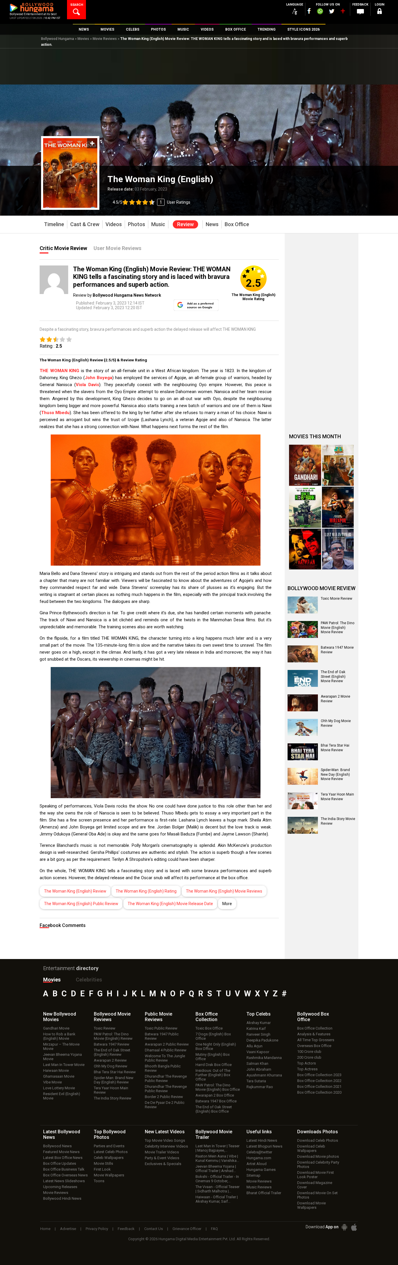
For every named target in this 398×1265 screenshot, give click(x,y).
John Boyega (98, 377)
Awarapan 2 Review (110, 1060)
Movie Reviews (105, 39)
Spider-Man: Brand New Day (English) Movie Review (335, 774)
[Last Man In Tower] (338, 549)
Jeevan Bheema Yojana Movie (62, 1056)
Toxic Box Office (209, 1028)
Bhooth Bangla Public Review (163, 1068)
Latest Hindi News (261, 1140)
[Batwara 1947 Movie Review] (303, 653)
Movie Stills (103, 1163)
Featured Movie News (61, 1152)
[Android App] (344, 1227)
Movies (83, 39)
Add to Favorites (92, 143)
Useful (259, 1131)
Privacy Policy (97, 1229)
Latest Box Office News (62, 1157)
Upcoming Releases (60, 1187)
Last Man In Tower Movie (63, 1064)
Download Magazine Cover (314, 1184)
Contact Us (153, 1229)
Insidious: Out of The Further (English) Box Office (213, 1074)
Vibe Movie (52, 1082)
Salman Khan (257, 1063)
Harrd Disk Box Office (214, 1064)
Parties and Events (109, 1146)
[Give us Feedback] (360, 12)
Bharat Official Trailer (263, 1193)
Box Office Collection (314, 1028)
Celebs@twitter (259, 1152)
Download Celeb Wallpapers (311, 1148)
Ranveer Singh (258, 1034)
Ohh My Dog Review (110, 1066)
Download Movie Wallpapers (311, 1205)
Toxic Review (104, 1028)
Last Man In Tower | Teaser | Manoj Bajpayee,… (217, 1148)
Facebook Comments (63, 925)
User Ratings (178, 202)
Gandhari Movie (56, 1028)
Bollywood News (57, 1146)
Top (258, 1014)
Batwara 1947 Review (111, 1044)
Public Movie (158, 1016)
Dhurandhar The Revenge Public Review (166, 1078)
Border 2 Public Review (164, 1097)
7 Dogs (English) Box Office (213, 1036)
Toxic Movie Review (336, 599)
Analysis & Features (313, 1034)
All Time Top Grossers (315, 1040)
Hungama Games (261, 1169)
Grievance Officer (186, 1229)
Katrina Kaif (256, 1028)
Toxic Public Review (161, 1028)
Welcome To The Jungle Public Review (165, 1058)
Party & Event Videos (162, 1158)
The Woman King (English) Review (75, 891)
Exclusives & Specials (163, 1164)
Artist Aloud (256, 1164)
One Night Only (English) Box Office (216, 1046)
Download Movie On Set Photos (317, 1195)
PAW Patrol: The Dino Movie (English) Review (113, 1036)
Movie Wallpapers (109, 1175)
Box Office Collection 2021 (319, 1086)
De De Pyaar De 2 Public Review (164, 1104)
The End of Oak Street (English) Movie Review (333, 676)
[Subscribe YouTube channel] (342, 12)
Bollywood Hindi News (62, 1198)
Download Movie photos (318, 1156)
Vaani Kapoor (257, 1052)
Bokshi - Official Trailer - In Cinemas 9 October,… (217, 1178)
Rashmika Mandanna (264, 1057)
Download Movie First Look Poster (315, 1174)
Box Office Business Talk (63, 1169)
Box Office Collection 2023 (319, 1075)
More (227, 903)
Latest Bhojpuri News (264, 1146)
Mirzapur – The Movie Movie (61, 1046)
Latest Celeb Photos (111, 1152)
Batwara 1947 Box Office (216, 1101)
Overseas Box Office (314, 1046)
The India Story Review (112, 1098)
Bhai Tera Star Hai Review (115, 1072)
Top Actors (306, 1063)
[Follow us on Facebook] (309, 11)
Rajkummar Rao (259, 1087)
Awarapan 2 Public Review (167, 1044)
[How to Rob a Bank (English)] (305, 507)
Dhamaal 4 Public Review (165, 1050)
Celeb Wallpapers (109, 1157)
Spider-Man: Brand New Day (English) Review (113, 1080)
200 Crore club (309, 1057)
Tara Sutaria (256, 1081)
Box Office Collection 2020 (319, 1092)
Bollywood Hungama (57, 39)
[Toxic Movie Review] (303, 605)
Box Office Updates (59, 1163)
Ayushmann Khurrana (264, 1075)
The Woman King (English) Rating (146, 891)
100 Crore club (309, 1051)
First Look (102, 1169)
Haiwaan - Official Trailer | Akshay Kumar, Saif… (217, 1199)
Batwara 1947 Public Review (162, 1036)
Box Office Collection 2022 (319, 1080)
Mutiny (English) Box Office (213, 1056)
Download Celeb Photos (317, 1140)
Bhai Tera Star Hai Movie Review (335, 747)
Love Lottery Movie (59, 1088)
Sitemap (253, 1175)
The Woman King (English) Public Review (81, 903)
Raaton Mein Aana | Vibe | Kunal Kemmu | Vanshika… (217, 1158)
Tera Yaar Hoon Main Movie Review (337, 796)
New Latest (165, 1131)
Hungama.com (258, 1158)
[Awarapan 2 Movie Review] (303, 702)
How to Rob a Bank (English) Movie (59, 1036)
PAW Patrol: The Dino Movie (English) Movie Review (337, 627)
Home (45, 1229)
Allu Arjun (254, 1046)
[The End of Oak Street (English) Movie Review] (303, 678)
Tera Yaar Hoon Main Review (111, 1090)
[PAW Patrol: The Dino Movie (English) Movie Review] (303, 629)
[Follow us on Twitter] (331, 11)
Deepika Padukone (262, 1040)
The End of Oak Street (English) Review (112, 1052)
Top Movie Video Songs (165, 1140)
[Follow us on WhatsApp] (320, 12)
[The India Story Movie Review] (303, 825)
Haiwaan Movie (56, 1070)
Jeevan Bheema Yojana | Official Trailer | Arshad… (216, 1168)
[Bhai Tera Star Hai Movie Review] (303, 751)
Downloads (317, 1131)
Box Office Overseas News (65, 1175)
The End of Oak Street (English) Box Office (214, 1109)
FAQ (214, 1229)
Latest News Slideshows (64, 1181)
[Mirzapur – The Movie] (338, 507)
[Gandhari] (305, 465)
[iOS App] (354, 1227)
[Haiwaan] (305, 549)
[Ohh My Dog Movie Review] (303, 727)
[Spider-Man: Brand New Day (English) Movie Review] (303, 776)
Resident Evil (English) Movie (61, 1096)
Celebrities (89, 980)
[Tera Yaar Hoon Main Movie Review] (303, 800)
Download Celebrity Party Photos (318, 1164)
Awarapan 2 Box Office (215, 1095)
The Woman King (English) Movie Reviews (224, 891)
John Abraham (258, 1069)
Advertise (68, 1229)
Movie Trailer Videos (162, 1152)
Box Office (207, 1016)
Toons (99, 1181)
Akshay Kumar (258, 1023)
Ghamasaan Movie (58, 1076)
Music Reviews (259, 1187)
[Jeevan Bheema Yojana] (338, 465)
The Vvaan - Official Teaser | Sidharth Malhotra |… (217, 1189)
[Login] (380, 12)
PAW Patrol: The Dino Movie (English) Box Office (218, 1087)
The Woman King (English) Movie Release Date (170, 903)
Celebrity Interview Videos (166, 1146)
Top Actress (307, 1069)
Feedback (126, 1229)
